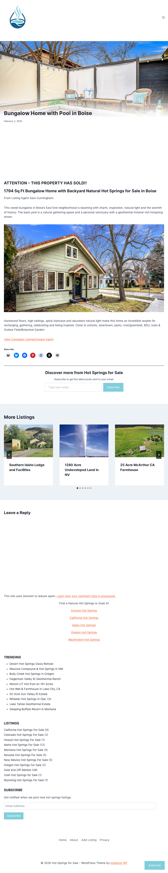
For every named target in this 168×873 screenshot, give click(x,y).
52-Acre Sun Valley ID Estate (28, 694)
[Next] (158, 455)
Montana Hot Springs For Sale (23, 750)
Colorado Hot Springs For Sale (24, 734)
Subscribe (113, 387)
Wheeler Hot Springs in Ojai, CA (30, 699)
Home (63, 840)
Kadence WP (118, 863)
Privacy (104, 840)
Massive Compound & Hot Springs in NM (36, 669)
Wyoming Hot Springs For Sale (24, 780)
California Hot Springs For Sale (24, 729)
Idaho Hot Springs (84, 625)
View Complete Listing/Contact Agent (28, 339)
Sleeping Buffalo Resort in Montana (33, 709)
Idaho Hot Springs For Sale (21, 744)
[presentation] (28, 441)
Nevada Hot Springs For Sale (23, 755)
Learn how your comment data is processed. (86, 596)
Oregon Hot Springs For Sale (22, 765)
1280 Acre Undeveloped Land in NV (82, 470)
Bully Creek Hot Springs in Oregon (32, 673)
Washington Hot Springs (84, 639)
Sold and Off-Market (17, 770)
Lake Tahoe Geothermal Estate (30, 704)
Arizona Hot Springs (84, 610)
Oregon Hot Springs (84, 632)
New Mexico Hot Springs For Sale (26, 760)
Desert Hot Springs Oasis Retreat (31, 663)
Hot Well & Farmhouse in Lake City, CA (35, 689)
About (74, 840)
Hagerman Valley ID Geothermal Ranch (35, 679)
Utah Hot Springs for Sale (21, 775)
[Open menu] (163, 17)
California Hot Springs (84, 617)
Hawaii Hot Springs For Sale (22, 740)
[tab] (77, 488)
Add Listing (88, 840)
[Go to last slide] (9, 455)
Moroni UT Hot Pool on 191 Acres (31, 684)
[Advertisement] (84, 151)
